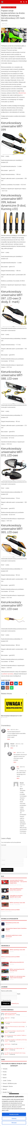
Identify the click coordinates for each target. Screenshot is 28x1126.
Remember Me (7, 1000)
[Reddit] (20, 683)
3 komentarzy (17, 898)
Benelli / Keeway (7, 1092)
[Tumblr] (3, 688)
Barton (5, 1077)
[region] (14, 1110)
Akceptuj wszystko (14, 1114)
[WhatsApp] (11, 688)
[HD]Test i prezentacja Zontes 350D (17, 902)
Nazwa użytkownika (6, 991)
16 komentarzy (17, 904)
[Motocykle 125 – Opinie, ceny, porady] (2, 2)
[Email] (7, 688)
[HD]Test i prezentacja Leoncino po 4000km (10, 909)
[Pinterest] (11, 683)
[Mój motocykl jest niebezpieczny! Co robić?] (14, 713)
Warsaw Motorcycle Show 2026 (12, 922)
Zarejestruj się (15, 1003)
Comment (3, 845)
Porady (14, 7)
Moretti (5, 1089)
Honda (4, 1071)
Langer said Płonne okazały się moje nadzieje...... (15, 1026)
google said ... (7, 1017)
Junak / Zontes (7, 1080)
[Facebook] (7, 683)
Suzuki (4, 1074)
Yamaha (5, 1069)
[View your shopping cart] (21, 2)
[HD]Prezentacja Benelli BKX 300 (17, 962)
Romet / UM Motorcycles (10, 1083)
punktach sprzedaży (7, 674)
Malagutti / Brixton (8, 1086)
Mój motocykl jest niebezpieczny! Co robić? (11, 715)
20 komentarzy (9, 911)
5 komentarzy (5, 25)
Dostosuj (14, 1118)
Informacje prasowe (6, 7)
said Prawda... (7, 1044)
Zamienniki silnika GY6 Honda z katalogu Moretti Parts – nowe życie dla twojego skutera (18, 882)
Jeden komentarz (17, 884)
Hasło (18, 994)
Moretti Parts (22, 93)
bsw (8, 729)
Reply (8, 739)
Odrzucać (14, 1122)
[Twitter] (3, 683)
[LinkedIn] (16, 683)
